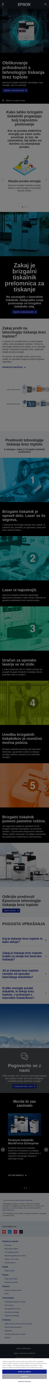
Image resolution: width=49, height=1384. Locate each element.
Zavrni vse (24, 1376)
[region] (24, 1371)
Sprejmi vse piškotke (24, 1371)
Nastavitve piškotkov (24, 1381)
